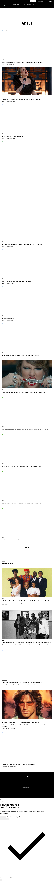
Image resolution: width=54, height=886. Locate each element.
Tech (24, 4)
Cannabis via (4, 680)
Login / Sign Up (41, 1)
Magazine (14, 4)
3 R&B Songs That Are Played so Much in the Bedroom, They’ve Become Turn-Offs (27, 642)
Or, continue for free (4, 818)
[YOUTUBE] (31, 781)
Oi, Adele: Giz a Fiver (8, 318)
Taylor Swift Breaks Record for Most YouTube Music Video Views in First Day (25, 392)
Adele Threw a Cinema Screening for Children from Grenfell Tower (21, 466)
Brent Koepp (12, 728)
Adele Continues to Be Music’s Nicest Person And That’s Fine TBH (22, 540)
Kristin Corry (11, 283)
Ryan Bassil (10, 246)
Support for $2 (3, 816)
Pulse (18, 4)
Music (33, 4)
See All (3, 561)
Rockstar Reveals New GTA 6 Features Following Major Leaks (20, 722)
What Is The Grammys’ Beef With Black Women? (16, 281)
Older (27, 547)
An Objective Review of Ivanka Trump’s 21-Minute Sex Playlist (20, 355)
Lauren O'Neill (11, 101)
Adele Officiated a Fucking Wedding (12, 136)
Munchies (29, 4)
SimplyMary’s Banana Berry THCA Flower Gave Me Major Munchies (22, 682)
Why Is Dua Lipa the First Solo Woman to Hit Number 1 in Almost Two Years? (25, 429)
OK (1, 879)
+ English (50, 1)
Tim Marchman (11, 64)
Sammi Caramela (13, 766)
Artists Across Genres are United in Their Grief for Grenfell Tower (21, 503)
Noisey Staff (11, 394)
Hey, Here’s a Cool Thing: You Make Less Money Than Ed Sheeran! (22, 244)
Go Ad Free (33, 1)
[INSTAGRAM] (25, 781)
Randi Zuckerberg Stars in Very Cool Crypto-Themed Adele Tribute (22, 62)
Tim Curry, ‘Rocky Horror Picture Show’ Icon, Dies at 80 (18, 764)
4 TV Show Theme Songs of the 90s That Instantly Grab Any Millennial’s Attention (26, 601)
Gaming (3, 720)
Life (21, 4)
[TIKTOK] (28, 781)
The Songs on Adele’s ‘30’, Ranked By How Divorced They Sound (21, 99)
